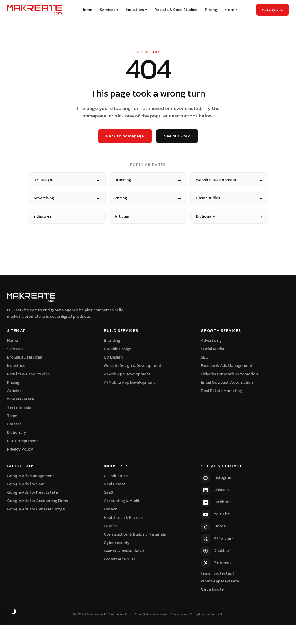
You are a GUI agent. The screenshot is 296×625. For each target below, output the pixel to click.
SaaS (108, 492)
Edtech (110, 526)
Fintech (110, 509)
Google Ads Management (30, 476)
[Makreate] (34, 10)
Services (109, 10)
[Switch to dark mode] (13, 611)
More (231, 10)
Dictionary (229, 216)
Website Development (229, 180)
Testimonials (19, 407)
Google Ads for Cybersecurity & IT (38, 509)
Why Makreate (20, 399)
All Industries (116, 476)
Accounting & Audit (122, 501)
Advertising (66, 198)
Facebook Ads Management (226, 366)
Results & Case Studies (175, 10)
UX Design (66, 180)
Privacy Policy (20, 449)
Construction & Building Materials (135, 534)
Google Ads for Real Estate (32, 492)
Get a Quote (272, 10)
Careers (14, 424)
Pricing (211, 10)
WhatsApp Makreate (220, 581)
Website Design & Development (132, 366)
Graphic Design (117, 349)
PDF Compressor (22, 441)
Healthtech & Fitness (123, 517)
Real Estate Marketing (221, 391)
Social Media (212, 349)
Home (86, 10)
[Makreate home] (31, 297)
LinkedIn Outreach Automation (229, 374)
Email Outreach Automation (227, 382)
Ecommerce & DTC (121, 559)
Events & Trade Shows (124, 551)
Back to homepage (125, 136)
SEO (204, 357)
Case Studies (229, 198)
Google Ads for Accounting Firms (37, 501)
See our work (177, 136)
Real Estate (114, 484)
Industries (136, 10)
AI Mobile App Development (129, 382)
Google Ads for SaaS (26, 484)
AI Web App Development (127, 374)
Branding (147, 180)
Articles (147, 216)
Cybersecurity (117, 543)
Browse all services (24, 357)
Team (12, 416)
